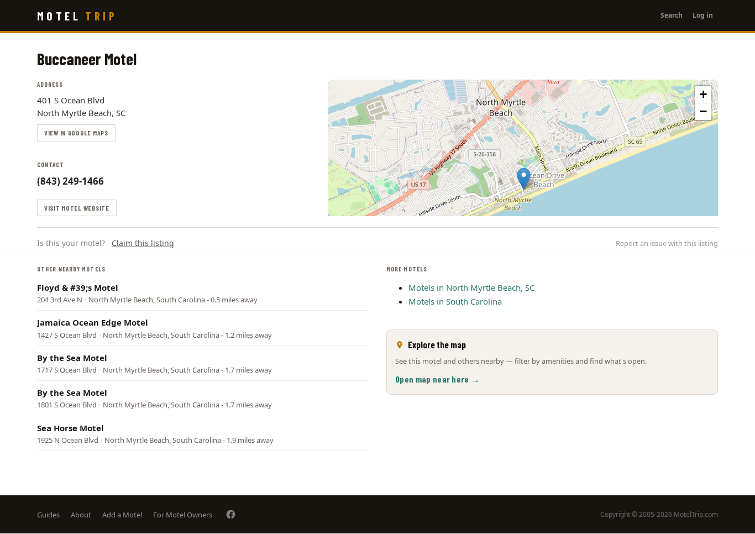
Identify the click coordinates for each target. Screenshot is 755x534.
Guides (48, 515)
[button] (524, 178)
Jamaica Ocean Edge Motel (92, 322)
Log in (703, 15)
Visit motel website (76, 208)
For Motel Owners (182, 515)
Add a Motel (122, 515)
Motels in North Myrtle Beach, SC (471, 287)
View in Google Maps (76, 133)
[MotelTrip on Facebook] (231, 514)
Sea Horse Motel (70, 427)
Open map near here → (437, 379)
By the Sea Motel (72, 357)
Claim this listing (143, 243)
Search (671, 15)
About (81, 515)
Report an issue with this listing (667, 243)
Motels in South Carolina (455, 301)
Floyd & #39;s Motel (77, 287)
